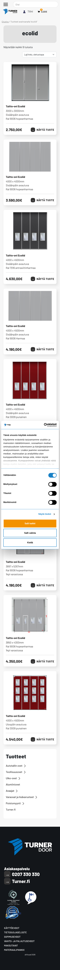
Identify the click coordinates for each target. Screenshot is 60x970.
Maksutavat (11, 945)
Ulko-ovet (11, 778)
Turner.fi (11, 809)
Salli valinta (30, 533)
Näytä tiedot (44, 514)
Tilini (30, 11)
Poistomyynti (13, 803)
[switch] (52, 484)
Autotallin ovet (14, 765)
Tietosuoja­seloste (15, 932)
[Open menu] (6, 4)
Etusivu (5, 21)
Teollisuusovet (14, 771)
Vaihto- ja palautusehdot (19, 941)
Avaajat (10, 790)
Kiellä (30, 542)
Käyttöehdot (11, 928)
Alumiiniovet (13, 784)
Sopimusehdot (12, 936)
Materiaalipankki (14, 950)
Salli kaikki (30, 523)
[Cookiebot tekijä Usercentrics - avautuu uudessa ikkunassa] (44, 425)
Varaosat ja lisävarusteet (20, 797)
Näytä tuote (45, 129)
